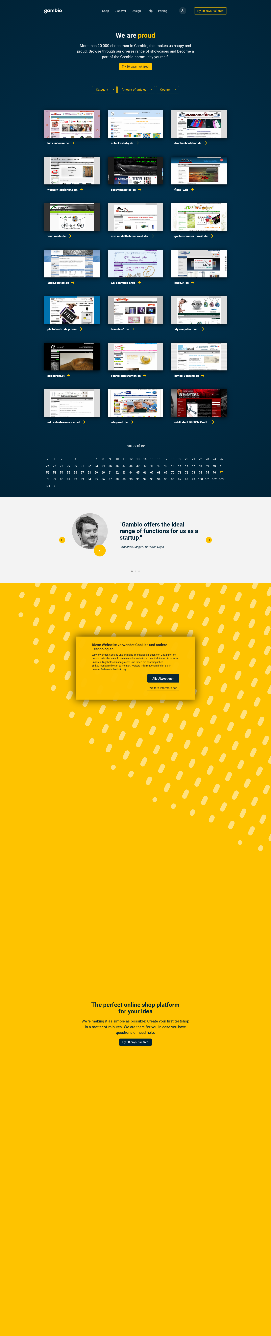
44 (172, 466)
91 (137, 479)
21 (193, 459)
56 (75, 472)
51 (221, 466)
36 (117, 466)
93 (151, 479)
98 (186, 479)
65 (137, 472)
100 (200, 479)
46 (186, 466)
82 (75, 479)
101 (207, 479)
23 (207, 459)
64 (131, 472)
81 (68, 479)
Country (165, 89)
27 (54, 466)
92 (144, 479)
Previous (62, 540)
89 (124, 479)
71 (179, 472)
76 (214, 472)
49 (207, 466)
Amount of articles (134, 89)
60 (103, 472)
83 (82, 479)
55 (68, 472)
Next (209, 540)
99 (193, 479)
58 (89, 472)
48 (200, 466)
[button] (107, 11)
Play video (100, 550)
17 (165, 459)
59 (96, 472)
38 (131, 466)
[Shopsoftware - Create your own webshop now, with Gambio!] (182, 10)
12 (131, 459)
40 (144, 466)
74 (200, 472)
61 (110, 472)
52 (47, 472)
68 (158, 472)
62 (117, 472)
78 (47, 479)
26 (47, 466)
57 (82, 472)
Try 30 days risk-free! (135, 66)
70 (172, 472)
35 (110, 466)
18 (172, 459)
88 (117, 479)
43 (165, 466)
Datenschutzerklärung (113, 669)
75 (207, 472)
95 (165, 479)
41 (151, 466)
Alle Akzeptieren (163, 678)
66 (144, 472)
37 (124, 466)
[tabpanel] (135, 536)
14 (144, 459)
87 (110, 479)
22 (200, 459)
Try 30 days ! (210, 11)
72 (186, 472)
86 (103, 479)
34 (103, 466)
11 (124, 459)
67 (151, 472)
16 (158, 459)
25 (221, 459)
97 (179, 479)
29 (68, 466)
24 (214, 459)
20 (186, 459)
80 (61, 479)
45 (179, 466)
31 (82, 466)
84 (89, 479)
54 (61, 472)
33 (96, 466)
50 (214, 466)
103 (221, 479)
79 (54, 479)
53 (54, 472)
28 (61, 466)
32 (89, 466)
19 (179, 459)
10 (117, 459)
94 (158, 479)
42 (158, 466)
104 (47, 486)
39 (137, 466)
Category (102, 89)
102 (214, 479)
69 (165, 472)
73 (193, 472)
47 (193, 466)
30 (75, 466)
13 (137, 459)
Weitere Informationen (163, 688)
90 (131, 479)
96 (172, 479)
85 (96, 479)
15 (151, 459)
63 (124, 472)
